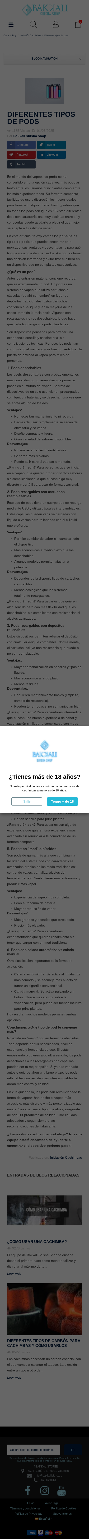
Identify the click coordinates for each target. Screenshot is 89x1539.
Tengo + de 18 (62, 801)
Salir (26, 801)
